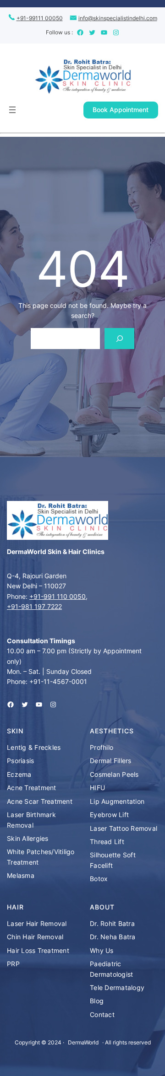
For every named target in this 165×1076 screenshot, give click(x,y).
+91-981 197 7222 (34, 606)
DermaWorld (83, 1042)
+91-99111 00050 (39, 18)
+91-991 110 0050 (57, 596)
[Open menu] (12, 109)
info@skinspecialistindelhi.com (117, 18)
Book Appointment (120, 109)
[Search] (119, 339)
